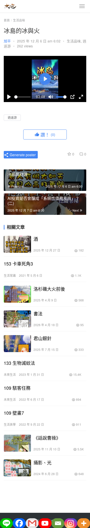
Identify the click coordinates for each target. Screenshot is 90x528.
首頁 (7, 20)
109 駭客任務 (17, 388)
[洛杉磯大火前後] (17, 294)
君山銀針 (43, 338)
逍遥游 (12, 117)
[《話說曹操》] (17, 443)
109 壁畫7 (14, 413)
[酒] (17, 244)
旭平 (7, 40)
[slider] (22, 97)
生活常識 (10, 275)
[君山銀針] (17, 343)
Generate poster (22, 154)
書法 (38, 313)
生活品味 (74, 40)
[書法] (17, 318)
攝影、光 (43, 462)
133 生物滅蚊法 (19, 363)
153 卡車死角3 (18, 263)
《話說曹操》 (47, 438)
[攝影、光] (17, 467)
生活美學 (10, 424)
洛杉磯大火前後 (49, 289)
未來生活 (10, 374)
